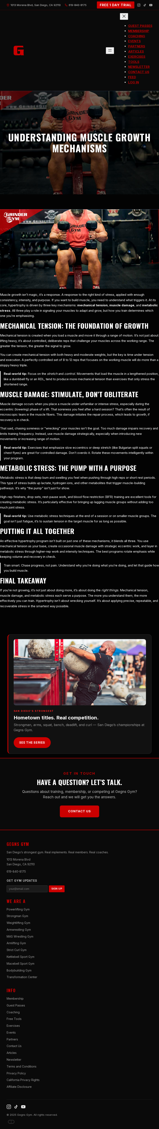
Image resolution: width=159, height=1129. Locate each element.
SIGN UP (56, 888)
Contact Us (79, 811)
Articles (12, 1052)
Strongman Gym (17, 916)
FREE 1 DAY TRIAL (115, 5)
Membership (15, 998)
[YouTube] (150, 5)
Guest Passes (16, 1005)
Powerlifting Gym (18, 909)
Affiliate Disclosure (19, 1086)
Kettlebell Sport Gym (20, 956)
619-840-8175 (16, 871)
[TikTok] (144, 5)
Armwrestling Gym (19, 929)
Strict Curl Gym (16, 950)
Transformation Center (22, 977)
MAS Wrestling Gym (20, 936)
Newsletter (14, 1059)
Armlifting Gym (16, 943)
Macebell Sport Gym (20, 963)
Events (11, 1032)
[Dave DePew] (11, 1121)
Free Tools (14, 1019)
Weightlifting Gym (18, 923)
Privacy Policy (16, 1073)
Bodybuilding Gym (19, 970)
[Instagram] (138, 5)
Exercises (13, 1025)
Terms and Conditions (21, 1066)
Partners (12, 1039)
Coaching (13, 1012)
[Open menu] (110, 50)
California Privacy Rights (23, 1080)
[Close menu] (124, 16)
